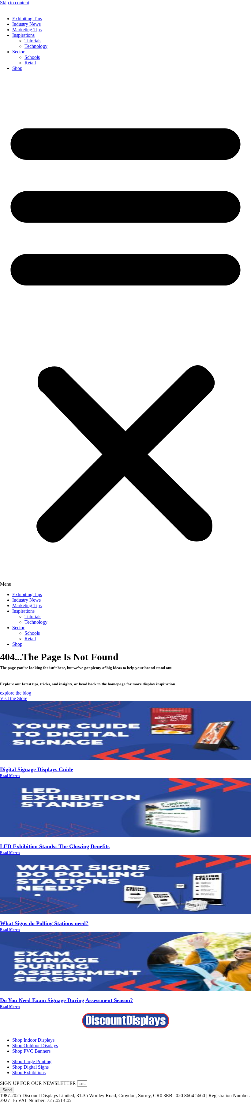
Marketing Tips (27, 29)
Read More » (10, 776)
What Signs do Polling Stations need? (44, 923)
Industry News (26, 24)
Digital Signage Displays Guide (36, 769)
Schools (32, 57)
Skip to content (14, 2)
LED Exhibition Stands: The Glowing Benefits (55, 846)
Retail (30, 62)
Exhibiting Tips (27, 18)
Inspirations (23, 35)
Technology (35, 46)
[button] (125, 331)
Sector (18, 51)
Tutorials (32, 40)
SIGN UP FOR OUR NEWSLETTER (38, 1083)
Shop (17, 68)
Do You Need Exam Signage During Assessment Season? (66, 1000)
